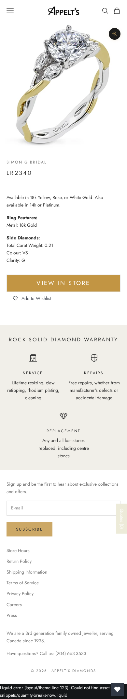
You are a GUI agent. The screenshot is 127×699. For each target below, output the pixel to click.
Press (12, 615)
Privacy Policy (20, 593)
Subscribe (29, 529)
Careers (14, 604)
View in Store (63, 283)
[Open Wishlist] (117, 689)
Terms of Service (23, 582)
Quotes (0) (122, 519)
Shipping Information (27, 572)
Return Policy (19, 561)
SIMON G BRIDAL (27, 162)
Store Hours (18, 550)
